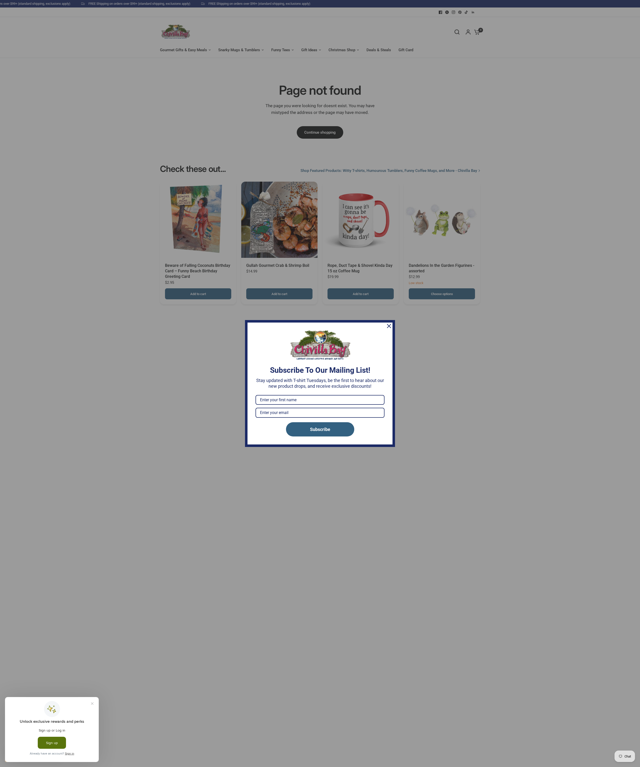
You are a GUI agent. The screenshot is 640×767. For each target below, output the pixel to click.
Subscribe (320, 429)
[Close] (389, 326)
